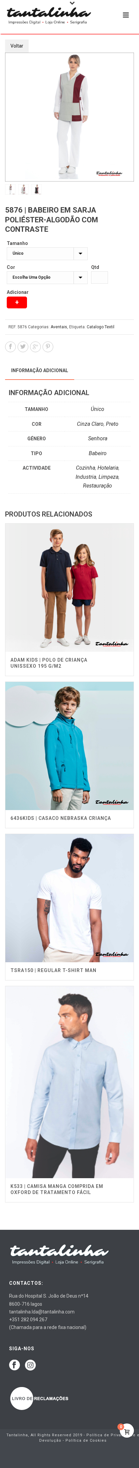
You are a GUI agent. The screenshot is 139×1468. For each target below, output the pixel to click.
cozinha (85, 468)
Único (97, 409)
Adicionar (18, 292)
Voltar (16, 46)
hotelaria (108, 468)
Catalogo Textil (100, 327)
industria (86, 477)
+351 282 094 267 (28, 1319)
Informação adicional (39, 370)
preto (112, 424)
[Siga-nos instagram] (30, 1365)
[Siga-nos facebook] (14, 1365)
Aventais (59, 327)
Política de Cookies (86, 1440)
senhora (97, 438)
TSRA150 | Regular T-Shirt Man (53, 970)
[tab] (39, 370)
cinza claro (90, 424)
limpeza (108, 477)
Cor (11, 267)
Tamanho (17, 243)
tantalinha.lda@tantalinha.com (42, 1311)
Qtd (95, 267)
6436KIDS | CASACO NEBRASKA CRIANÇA (60, 818)
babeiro (98, 453)
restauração (97, 485)
